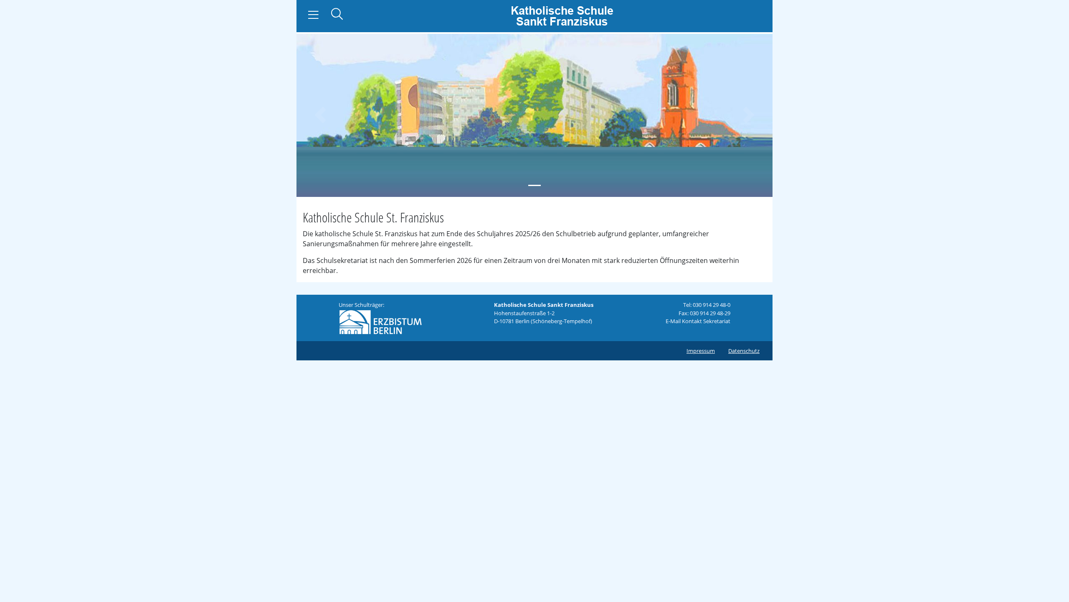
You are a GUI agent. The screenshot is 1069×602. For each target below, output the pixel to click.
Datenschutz (744, 351)
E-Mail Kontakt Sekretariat (698, 321)
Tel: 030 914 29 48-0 (706, 305)
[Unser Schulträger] (380, 321)
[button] (320, 115)
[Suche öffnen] (337, 15)
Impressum (700, 351)
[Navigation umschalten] (313, 15)
